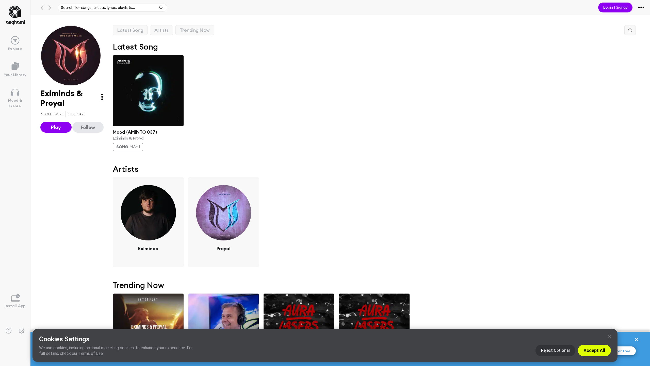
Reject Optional (555, 350)
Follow (88, 127)
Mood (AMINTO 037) (135, 132)
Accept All (594, 350)
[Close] (609, 336)
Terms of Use (90, 353)
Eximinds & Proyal (128, 137)
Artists (161, 30)
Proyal (224, 248)
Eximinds (148, 248)
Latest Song (130, 30)
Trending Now (195, 30)
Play (56, 127)
